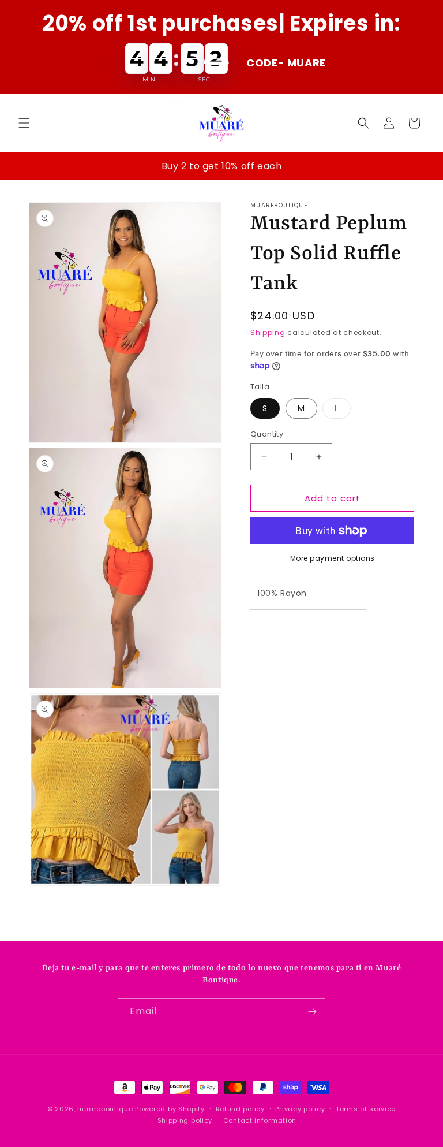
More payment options (332, 558)
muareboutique (105, 1109)
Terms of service (366, 1109)
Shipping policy (185, 1120)
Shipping (268, 332)
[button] (24, 123)
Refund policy (240, 1109)
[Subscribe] (312, 1011)
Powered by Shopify (170, 1109)
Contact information (259, 1120)
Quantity (266, 434)
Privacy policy (300, 1109)
